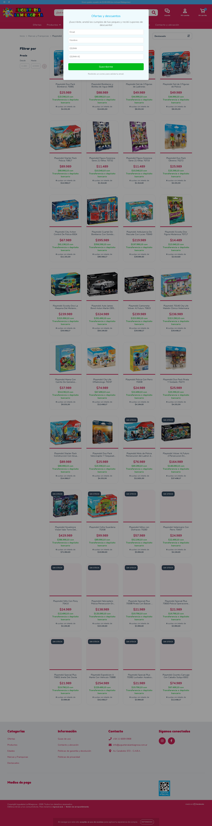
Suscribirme (106, 66)
